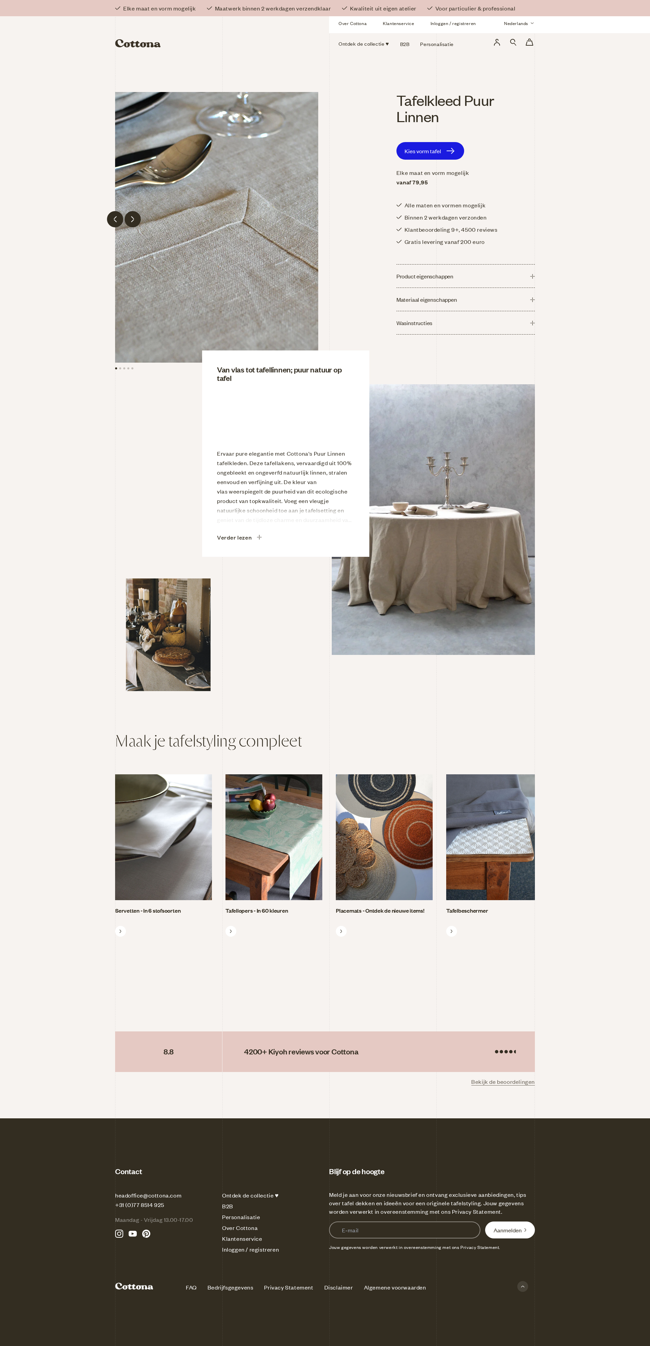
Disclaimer (338, 1287)
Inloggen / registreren (453, 23)
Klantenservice (398, 23)
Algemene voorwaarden (395, 1287)
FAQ (191, 1287)
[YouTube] (133, 1234)
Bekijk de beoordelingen (503, 1081)
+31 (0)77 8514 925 (139, 1204)
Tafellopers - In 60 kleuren (256, 910)
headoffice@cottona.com (148, 1195)
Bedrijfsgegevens (231, 1287)
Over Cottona (353, 23)
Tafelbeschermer (467, 910)
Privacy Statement (476, 1211)
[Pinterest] (146, 1234)
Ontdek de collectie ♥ (250, 1195)
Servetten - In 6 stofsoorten (147, 910)
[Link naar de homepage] (182, 33)
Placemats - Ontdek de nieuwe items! (380, 910)
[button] (513, 42)
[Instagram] (119, 1234)
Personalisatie (241, 1216)
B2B (227, 1206)
